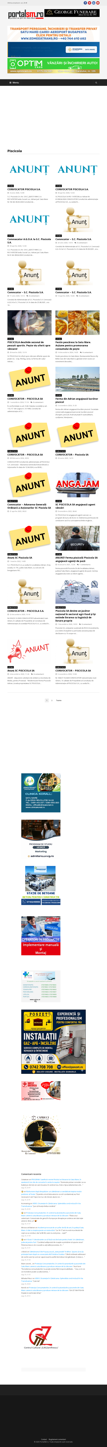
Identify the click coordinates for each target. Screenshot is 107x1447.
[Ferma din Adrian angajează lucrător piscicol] (77, 379)
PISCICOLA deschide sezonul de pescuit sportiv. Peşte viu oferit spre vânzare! (28, 345)
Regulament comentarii (57, 1439)
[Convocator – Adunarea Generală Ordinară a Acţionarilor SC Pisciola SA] (29, 485)
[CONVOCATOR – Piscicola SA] (77, 435)
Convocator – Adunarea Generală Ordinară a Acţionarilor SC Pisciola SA (29, 506)
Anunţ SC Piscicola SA (19, 557)
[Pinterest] (89, 3)
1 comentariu (84, 564)
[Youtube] (98, 3)
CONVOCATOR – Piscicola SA (71, 454)
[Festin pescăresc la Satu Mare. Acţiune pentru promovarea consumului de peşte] (77, 322)
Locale (10, 186)
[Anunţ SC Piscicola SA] (29, 538)
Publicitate (12, 451)
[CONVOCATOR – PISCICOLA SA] (29, 379)
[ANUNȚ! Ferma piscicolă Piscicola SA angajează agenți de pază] (77, 538)
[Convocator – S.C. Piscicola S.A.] (77, 219)
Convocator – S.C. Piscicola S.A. (73, 239)
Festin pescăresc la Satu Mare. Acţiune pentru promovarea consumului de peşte (73, 345)
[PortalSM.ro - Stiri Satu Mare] (25, 18)
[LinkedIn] (93, 3)
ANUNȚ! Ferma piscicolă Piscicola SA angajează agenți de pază (76, 559)
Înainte (59, 700)
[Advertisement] (54, 117)
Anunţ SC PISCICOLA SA (20, 670)
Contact (44, 1439)
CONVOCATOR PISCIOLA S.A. (24, 189)
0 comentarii (82, 242)
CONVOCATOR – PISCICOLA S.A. (25, 610)
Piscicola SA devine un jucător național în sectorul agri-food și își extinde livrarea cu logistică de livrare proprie (75, 615)
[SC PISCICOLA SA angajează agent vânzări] (77, 485)
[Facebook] (85, 3)
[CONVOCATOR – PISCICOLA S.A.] (29, 591)
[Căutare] (96, 82)
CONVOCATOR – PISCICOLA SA (25, 398)
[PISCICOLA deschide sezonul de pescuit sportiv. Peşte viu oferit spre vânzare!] (29, 322)
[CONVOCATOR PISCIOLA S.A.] (29, 169)
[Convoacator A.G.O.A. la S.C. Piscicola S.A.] (29, 219)
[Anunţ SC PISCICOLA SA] (29, 651)
